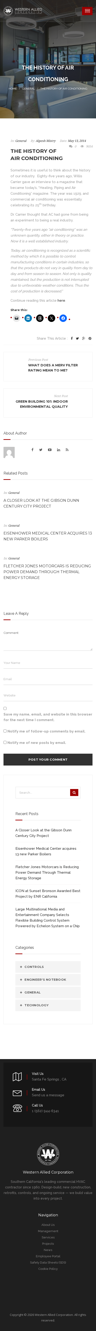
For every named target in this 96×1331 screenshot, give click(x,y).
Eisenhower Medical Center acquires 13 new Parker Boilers (45, 851)
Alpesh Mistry (45, 141)
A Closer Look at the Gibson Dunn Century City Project (43, 833)
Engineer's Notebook (45, 979)
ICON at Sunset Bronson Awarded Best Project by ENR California (47, 894)
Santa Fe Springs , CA (49, 1079)
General (28, 88)
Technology (36, 1005)
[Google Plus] (83, 338)
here (61, 300)
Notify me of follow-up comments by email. (46, 731)
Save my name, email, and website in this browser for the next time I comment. (47, 717)
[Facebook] (72, 338)
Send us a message (48, 1095)
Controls (34, 967)
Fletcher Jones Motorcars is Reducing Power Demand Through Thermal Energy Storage (47, 572)
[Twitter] (77, 338)
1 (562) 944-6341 (45, 1111)
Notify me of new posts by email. (36, 743)
